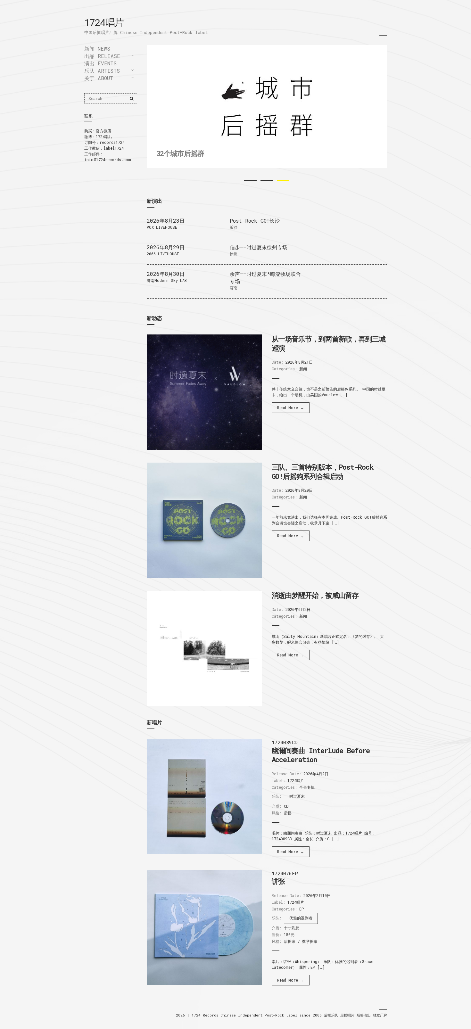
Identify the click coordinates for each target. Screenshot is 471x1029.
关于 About (98, 78)
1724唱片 (104, 22)
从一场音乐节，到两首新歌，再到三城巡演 (328, 343)
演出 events (100, 63)
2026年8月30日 (166, 273)
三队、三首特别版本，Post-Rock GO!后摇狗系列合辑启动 (323, 471)
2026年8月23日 (166, 220)
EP (301, 908)
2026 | (184, 1015)
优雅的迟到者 (300, 917)
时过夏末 (297, 796)
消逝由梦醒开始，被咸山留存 (315, 595)
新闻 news (97, 48)
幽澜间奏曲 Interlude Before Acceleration (321, 755)
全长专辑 (307, 787)
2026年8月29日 (166, 247)
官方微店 (103, 130)
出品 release (102, 56)
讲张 (278, 881)
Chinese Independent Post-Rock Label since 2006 (272, 1015)
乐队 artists (102, 70)
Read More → (290, 407)
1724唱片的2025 (181, 158)
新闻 (303, 368)
